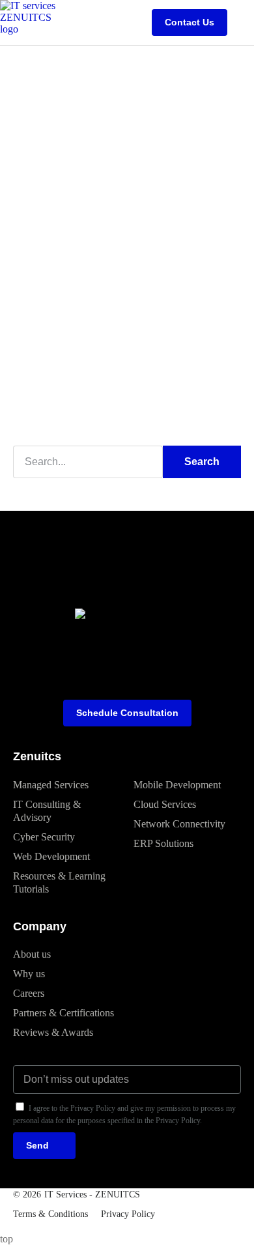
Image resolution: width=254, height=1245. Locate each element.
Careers (28, 993)
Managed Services (51, 784)
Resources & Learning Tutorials (59, 882)
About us (32, 954)
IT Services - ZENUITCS (92, 1194)
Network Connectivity (179, 823)
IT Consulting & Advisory (47, 811)
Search (201, 461)
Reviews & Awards (53, 1032)
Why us (29, 973)
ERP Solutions (163, 843)
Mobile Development (177, 784)
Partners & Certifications (63, 1012)
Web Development (51, 856)
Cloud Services (165, 804)
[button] (244, 22)
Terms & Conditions (50, 1214)
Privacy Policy (128, 1214)
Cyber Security (44, 836)
